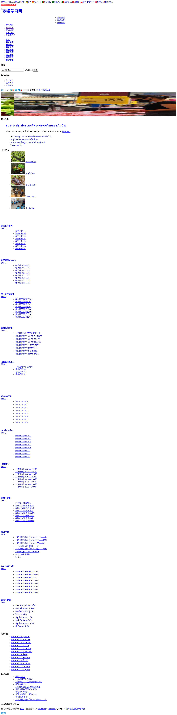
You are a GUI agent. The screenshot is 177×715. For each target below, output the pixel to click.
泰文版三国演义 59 (23, 312)
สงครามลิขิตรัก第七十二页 (26, 571)
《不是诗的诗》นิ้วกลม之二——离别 (31, 540)
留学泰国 (9, 60)
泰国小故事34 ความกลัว (21, 643)
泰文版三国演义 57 (23, 317)
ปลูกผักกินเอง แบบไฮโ (24, 623)
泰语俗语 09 (20, 234)
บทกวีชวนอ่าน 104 (23, 442)
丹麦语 (100, 2)
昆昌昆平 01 (20, 372)
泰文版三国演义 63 (23, 302)
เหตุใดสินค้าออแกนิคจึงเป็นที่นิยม (25, 140)
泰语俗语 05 (20, 244)
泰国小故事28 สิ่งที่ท (19, 655)
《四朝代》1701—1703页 (26, 484)
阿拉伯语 (58, 2)
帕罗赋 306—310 (22, 283)
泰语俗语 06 (20, 241)
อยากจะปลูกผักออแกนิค (25, 605)
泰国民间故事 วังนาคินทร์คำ (27, 345)
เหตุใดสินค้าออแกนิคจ (24, 608)
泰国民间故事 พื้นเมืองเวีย (26, 351)
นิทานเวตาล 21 (21, 422)
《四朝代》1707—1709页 (26, 479)
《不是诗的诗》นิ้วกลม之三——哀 (30, 543)
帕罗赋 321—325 (22, 275)
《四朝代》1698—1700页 (26, 487)
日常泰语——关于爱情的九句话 (28, 682)
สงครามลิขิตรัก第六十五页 (26, 592)
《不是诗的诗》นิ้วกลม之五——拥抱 (31, 549)
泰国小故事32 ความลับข (21, 649)
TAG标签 (10, 30)
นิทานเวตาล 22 (21, 419)
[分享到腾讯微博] (16, 90)
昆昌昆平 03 (20, 369)
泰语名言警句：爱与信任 (26, 694)
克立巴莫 (9, 83)
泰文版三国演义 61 (23, 307)
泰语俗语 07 (20, 239)
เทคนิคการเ (30, 185)
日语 (11, 2)
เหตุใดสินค (30, 173)
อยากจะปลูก (31, 162)
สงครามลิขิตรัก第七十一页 (26, 574)
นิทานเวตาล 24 (21, 413)
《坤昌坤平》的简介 (24, 367)
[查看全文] (66, 132)
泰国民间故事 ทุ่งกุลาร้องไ (26, 348)
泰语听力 (9, 47)
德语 (29, 2)
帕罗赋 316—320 (22, 278)
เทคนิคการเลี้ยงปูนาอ (24, 611)
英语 (5, 2)
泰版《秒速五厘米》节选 (26, 689)
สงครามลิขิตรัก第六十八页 (26, 583)
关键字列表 (10, 35)
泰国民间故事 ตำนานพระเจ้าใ (28, 342)
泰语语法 (9, 45)
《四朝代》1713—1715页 (26, 474)
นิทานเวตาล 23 (21, 416)
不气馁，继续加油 (23, 503)
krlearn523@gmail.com (47, 709)
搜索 (35, 70)
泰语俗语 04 (20, 246)
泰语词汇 (9, 42)
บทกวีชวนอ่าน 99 (22, 451)
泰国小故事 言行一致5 (24, 521)
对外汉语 (109, 2)
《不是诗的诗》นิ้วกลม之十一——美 (31, 537)
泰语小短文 (20, 677)
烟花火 (18, 557)
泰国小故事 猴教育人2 (24, 508)
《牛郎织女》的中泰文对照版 (27, 333)
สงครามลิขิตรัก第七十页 (25, 577)
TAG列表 (10, 33)
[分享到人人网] (18, 90)
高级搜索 (61, 18)
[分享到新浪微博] (13, 90)
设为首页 (9, 28)
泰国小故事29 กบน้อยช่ (20, 640)
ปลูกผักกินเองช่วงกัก (23, 617)
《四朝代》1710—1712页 (26, 477)
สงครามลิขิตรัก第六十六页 (26, 589)
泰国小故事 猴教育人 (24, 511)
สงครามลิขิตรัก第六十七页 (26, 586)
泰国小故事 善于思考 (24, 518)
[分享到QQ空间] (10, 90)
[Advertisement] (29, 20)
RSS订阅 (9, 25)
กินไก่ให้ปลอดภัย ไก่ (23, 620)
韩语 (17, 2)
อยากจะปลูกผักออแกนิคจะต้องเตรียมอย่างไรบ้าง (36, 125)
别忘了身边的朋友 (23, 554)
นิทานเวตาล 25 (21, 410)
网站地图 (61, 23)
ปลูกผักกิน (30, 208)
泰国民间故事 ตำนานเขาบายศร (28, 336)
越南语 (77, 2)
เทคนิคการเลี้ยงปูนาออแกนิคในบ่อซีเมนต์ (28, 143)
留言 (22, 709)
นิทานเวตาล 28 (21, 401)
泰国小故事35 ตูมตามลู (20, 637)
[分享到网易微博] (21, 90)
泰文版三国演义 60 (23, 309)
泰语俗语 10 (20, 231)
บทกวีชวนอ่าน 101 (23, 448)
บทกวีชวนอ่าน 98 (22, 454)
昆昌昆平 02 (20, 374)
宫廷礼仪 (9, 80)
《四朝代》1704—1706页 (26, 482)
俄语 (84, 2)
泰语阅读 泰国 (21, 697)
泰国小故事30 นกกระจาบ (21, 652)
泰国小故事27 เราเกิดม (20, 658)
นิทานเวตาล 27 (21, 404)
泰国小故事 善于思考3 (24, 513)
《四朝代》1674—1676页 (26, 472)
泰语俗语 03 (20, 249)
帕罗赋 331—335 (22, 270)
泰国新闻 (9, 57)
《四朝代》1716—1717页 (26, 469)
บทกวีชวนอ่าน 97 (22, 457)
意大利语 (48, 2)
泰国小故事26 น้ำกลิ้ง (19, 661)
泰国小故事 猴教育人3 (24, 506)
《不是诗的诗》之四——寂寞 (27, 546)
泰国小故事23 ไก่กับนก (20, 667)
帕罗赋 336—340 (22, 268)
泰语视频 (9, 52)
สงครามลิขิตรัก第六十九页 (26, 580)
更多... (3, 229)
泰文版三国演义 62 (23, 304)
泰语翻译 (5, 5)
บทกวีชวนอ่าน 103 (23, 436)
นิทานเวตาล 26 (21, 407)
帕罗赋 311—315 (22, 280)
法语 (23, 2)
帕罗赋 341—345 (22, 265)
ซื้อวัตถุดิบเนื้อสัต (22, 626)
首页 (8, 40)
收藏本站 (61, 20)
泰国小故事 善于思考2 (24, 516)
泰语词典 (12, 5)
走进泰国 (9, 55)
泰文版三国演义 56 (23, 299)
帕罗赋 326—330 (22, 273)
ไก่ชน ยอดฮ (31, 196)
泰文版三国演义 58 (23, 314)
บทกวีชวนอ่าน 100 (23, 439)
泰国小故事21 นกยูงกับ (20, 670)
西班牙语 (38, 2)
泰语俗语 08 (20, 236)
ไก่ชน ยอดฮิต (16, 146)
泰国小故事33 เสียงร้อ (20, 646)
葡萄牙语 (68, 2)
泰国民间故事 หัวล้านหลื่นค (27, 354)
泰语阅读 (9, 50)
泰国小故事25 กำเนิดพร (20, 664)
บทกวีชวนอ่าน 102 (23, 445)
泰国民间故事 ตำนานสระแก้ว (27, 339)
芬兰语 (92, 2)
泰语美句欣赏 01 (22, 692)
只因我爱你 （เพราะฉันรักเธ (27, 552)
